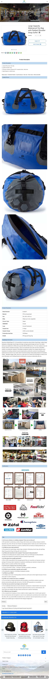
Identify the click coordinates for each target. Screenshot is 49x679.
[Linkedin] (21, 655)
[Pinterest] (30, 655)
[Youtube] (25, 655)
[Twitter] (23, 655)
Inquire (36, 41)
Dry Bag (3, 606)
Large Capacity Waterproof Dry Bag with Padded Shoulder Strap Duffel (16, 608)
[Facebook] (19, 655)
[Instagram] (28, 655)
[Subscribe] (43, 652)
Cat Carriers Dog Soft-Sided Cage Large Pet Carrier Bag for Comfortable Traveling (24, 636)
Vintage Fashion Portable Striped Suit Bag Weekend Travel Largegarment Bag (38, 623)
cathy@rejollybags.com (7, 673)
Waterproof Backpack (12, 606)
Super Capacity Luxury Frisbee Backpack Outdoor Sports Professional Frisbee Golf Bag (10, 636)
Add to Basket (36, 44)
